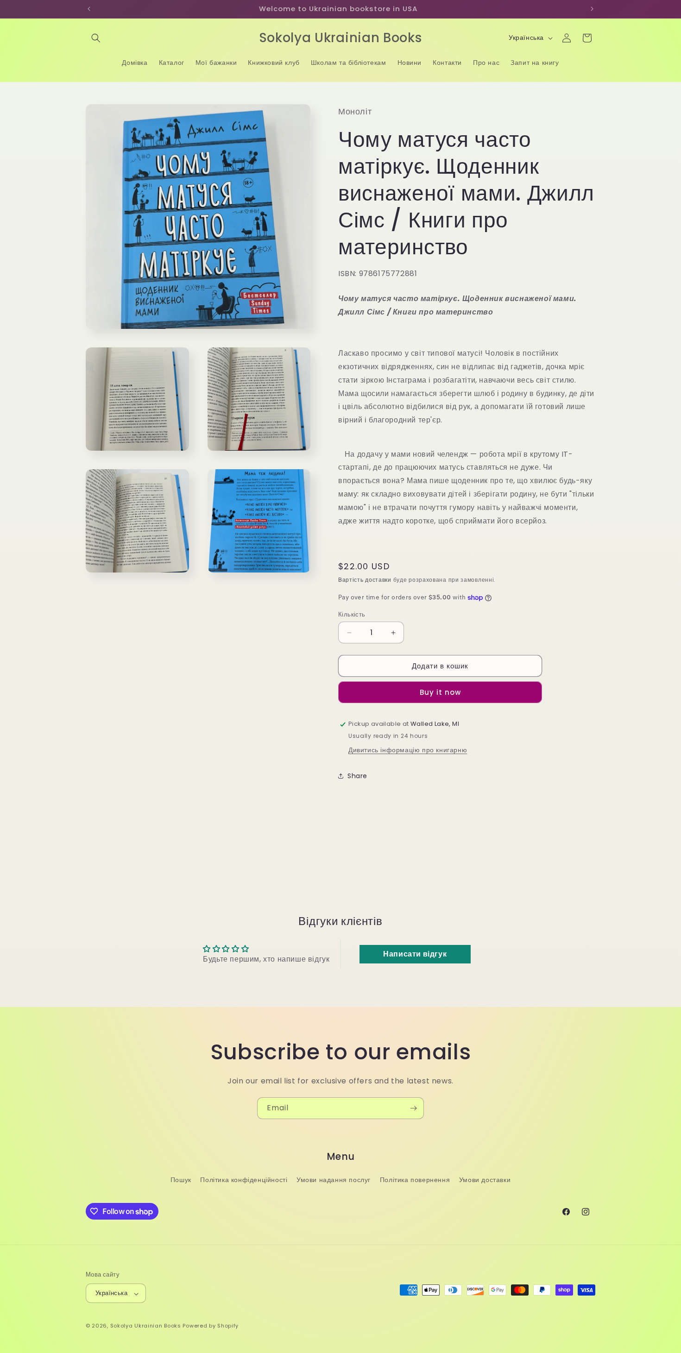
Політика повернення (415, 1179)
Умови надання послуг (333, 1179)
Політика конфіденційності (243, 1179)
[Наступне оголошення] (592, 9)
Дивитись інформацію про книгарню (407, 750)
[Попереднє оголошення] (89, 9)
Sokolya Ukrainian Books (145, 1326)
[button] (96, 38)
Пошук (180, 1179)
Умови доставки (485, 1179)
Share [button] (357, 775)
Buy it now (440, 693)
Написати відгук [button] (415, 954)
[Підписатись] (413, 1108)
